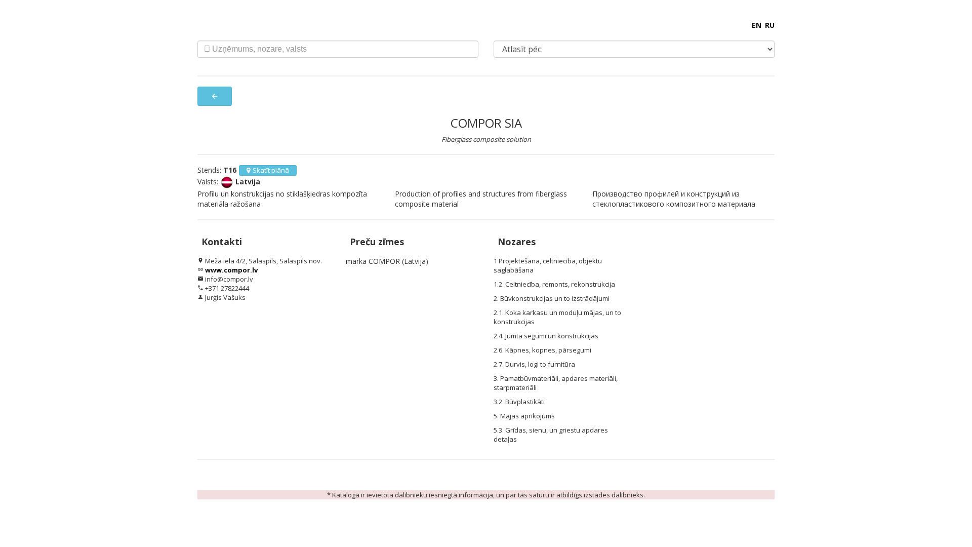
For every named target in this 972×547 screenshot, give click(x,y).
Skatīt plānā (271, 170)
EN (756, 25)
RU (770, 25)
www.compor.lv (231, 270)
